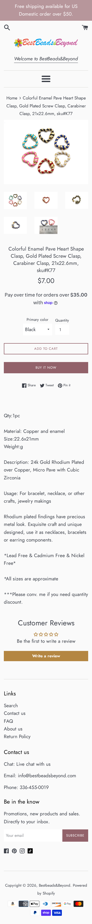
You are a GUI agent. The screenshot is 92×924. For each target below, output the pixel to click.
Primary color (37, 319)
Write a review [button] (46, 656)
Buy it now (46, 367)
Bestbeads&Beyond (54, 885)
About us (13, 728)
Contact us (15, 713)
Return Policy (17, 736)
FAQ (8, 721)
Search (11, 705)
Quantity (62, 320)
